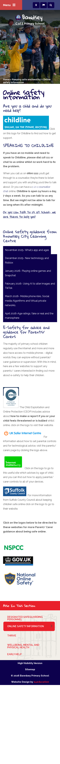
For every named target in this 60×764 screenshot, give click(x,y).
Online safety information (25, 626)
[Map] (36, 5)
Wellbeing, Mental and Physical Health (23, 646)
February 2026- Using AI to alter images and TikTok (30, 286)
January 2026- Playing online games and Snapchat (28, 273)
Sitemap (30, 669)
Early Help (14, 654)
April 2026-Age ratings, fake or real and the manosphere (29, 315)
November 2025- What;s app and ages (27, 250)
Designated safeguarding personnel (25, 618)
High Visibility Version (30, 663)
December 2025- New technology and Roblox (27, 260)
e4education (41, 681)
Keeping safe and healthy (26, 79)
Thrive (11, 635)
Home (6, 79)
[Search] (51, 5)
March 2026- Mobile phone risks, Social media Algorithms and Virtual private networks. (27, 301)
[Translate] (43, 5)
